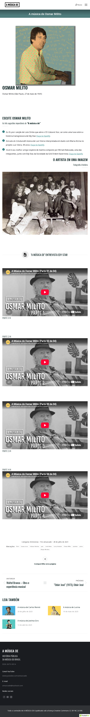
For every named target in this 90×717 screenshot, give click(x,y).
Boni (17, 546)
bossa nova (24, 546)
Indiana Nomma (34, 546)
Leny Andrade (58, 546)
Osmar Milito (67, 546)
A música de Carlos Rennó (29, 607)
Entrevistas (34, 542)
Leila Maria (48, 546)
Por (46, 542)
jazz (42, 546)
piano (81, 546)
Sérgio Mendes (45, 549)
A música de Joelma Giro (28, 620)
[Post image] (8, 610)
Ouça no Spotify (43, 136)
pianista (75, 546)
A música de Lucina (71, 607)
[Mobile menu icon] (86, 4)
